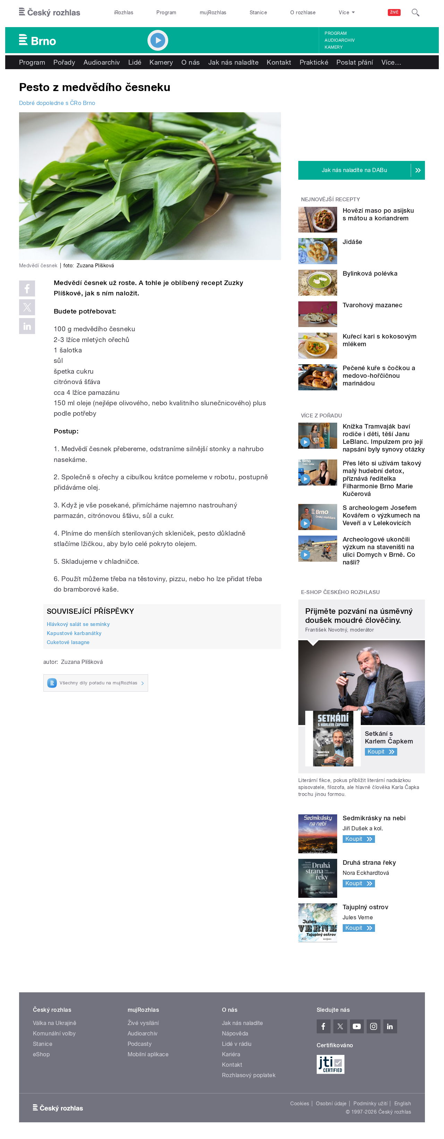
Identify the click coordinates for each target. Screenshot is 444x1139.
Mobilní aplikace (148, 1054)
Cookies (299, 1103)
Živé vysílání (143, 1023)
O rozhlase (303, 12)
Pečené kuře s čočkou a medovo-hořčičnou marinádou (379, 375)
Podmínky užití (370, 1103)
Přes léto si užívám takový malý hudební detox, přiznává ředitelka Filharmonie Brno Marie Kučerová (382, 478)
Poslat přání (354, 62)
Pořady (64, 62)
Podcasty (140, 1044)
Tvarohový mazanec (372, 305)
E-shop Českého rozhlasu (340, 592)
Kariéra (231, 1054)
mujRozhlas (213, 12)
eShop (41, 1054)
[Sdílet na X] (27, 307)
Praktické (314, 62)
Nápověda (235, 1033)
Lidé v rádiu (237, 1044)
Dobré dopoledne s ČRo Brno (57, 103)
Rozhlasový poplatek (248, 1075)
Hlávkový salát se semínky (78, 624)
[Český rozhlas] (49, 12)
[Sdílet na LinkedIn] (27, 326)
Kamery (334, 47)
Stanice (258, 12)
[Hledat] (415, 12)
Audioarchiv (340, 40)
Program (166, 12)
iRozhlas (124, 12)
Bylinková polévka (370, 273)
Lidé (135, 62)
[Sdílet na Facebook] (27, 288)
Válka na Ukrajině (54, 1023)
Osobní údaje (331, 1103)
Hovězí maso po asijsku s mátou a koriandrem (378, 214)
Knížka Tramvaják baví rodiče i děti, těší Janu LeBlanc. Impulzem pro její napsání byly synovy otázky (384, 438)
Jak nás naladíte (233, 62)
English (402, 1103)
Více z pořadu (321, 416)
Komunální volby (54, 1033)
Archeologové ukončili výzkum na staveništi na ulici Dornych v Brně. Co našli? (379, 551)
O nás (190, 62)
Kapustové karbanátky (74, 633)
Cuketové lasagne (68, 642)
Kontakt (279, 62)
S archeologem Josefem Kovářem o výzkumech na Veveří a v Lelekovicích (381, 515)
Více (391, 62)
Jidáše (352, 241)
